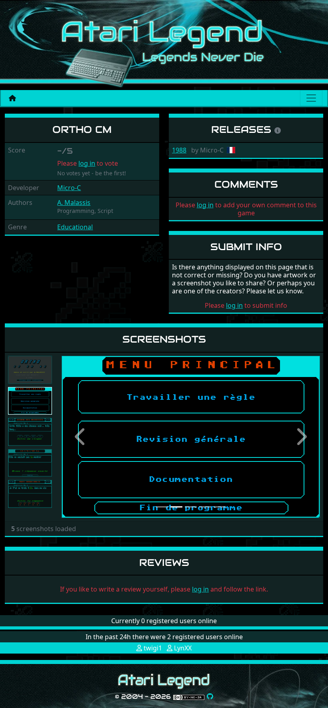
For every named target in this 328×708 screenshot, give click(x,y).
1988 (179, 150)
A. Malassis (73, 202)
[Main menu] (311, 98)
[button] (81, 437)
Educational (75, 227)
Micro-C (69, 187)
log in (86, 163)
